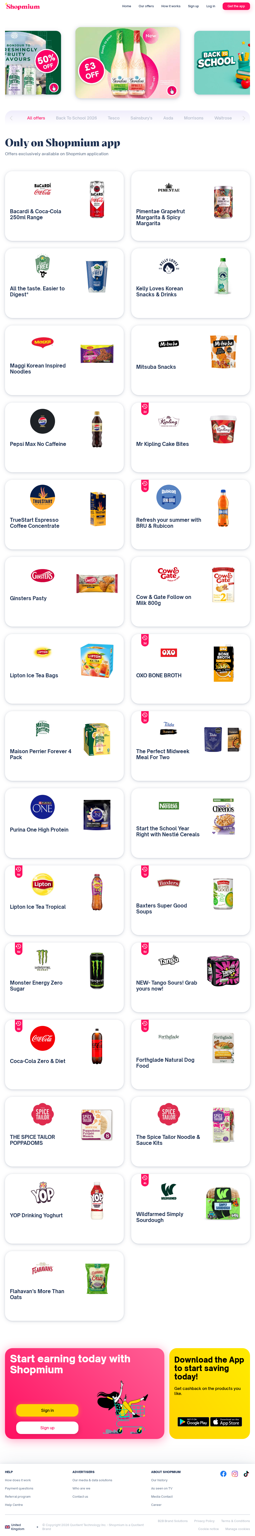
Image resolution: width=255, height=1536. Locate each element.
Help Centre (14, 1505)
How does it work (18, 1480)
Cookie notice (208, 1529)
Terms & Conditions (235, 1521)
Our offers (146, 6)
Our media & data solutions (92, 1480)
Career (156, 1505)
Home (126, 6)
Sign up (193, 6)
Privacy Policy (204, 1521)
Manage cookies (237, 1529)
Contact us (80, 1496)
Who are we (81, 1488)
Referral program (18, 1496)
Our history (159, 1480)
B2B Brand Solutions (173, 1521)
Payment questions (19, 1488)
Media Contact (162, 1496)
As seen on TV (161, 1488)
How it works (171, 6)
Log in (210, 6)
